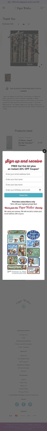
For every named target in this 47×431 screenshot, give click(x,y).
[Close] (44, 151)
